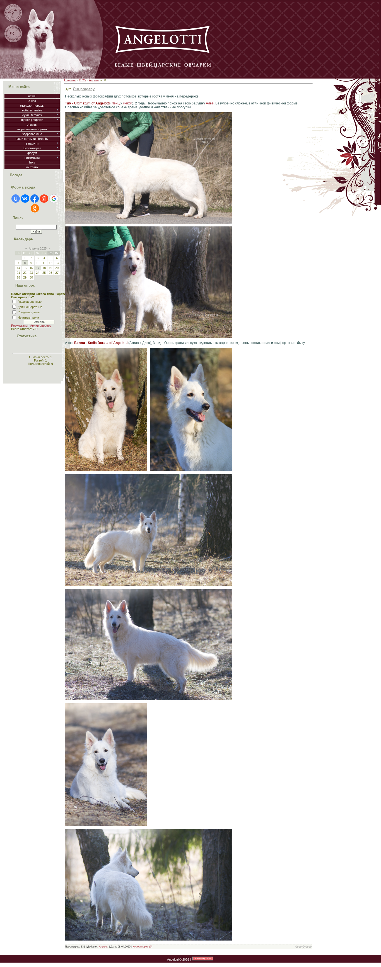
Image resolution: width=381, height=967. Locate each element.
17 (37, 268)
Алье (210, 103)
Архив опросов (40, 325)
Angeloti (103, 946)
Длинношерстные (30, 307)
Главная (70, 80)
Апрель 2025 (38, 248)
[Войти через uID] (15, 198)
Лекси (127, 103)
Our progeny (84, 89)
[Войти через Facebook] (34, 198)
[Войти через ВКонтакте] (25, 198)
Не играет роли (28, 317)
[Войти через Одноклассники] (35, 208)
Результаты (19, 325)
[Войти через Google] (53, 198)
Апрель (94, 80)
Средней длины (29, 312)
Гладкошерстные (30, 301)
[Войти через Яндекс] (44, 198)
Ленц (116, 103)
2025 (82, 80)
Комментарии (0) (142, 946)
